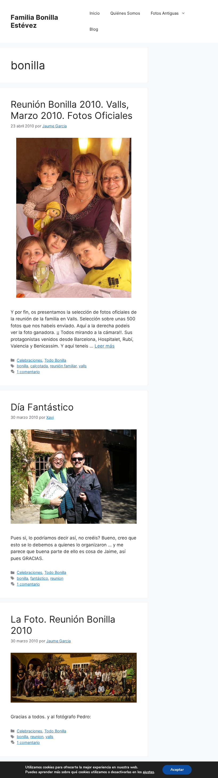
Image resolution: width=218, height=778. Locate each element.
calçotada (39, 366)
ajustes (148, 772)
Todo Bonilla (55, 360)
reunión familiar (63, 366)
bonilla (22, 366)
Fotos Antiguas (165, 13)
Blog (94, 29)
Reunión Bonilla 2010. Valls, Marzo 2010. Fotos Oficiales (71, 110)
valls (83, 366)
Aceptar (177, 769)
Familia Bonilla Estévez (34, 21)
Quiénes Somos (125, 13)
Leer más (105, 346)
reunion (56, 578)
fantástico (39, 578)
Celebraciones (29, 360)
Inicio (95, 13)
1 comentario (28, 371)
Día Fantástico (42, 407)
